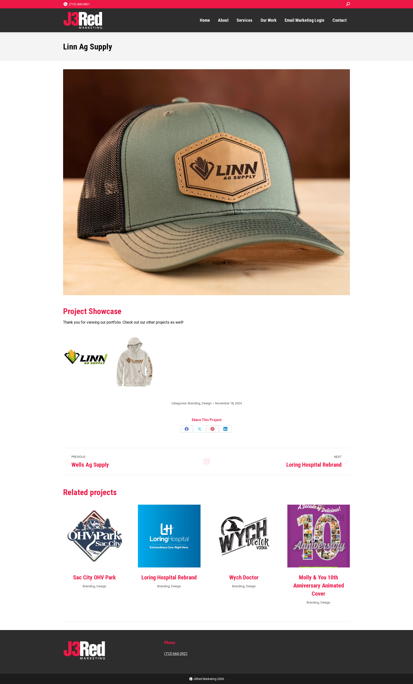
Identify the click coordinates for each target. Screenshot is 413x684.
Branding (194, 403)
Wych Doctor (244, 577)
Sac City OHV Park (94, 577)
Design (207, 403)
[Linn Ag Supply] (86, 357)
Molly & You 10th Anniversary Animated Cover (318, 585)
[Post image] (94, 536)
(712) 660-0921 (79, 4)
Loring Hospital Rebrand (169, 577)
